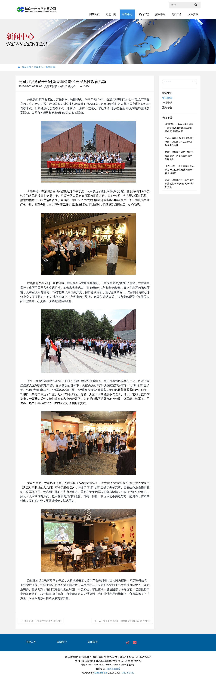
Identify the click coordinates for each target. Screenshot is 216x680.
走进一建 (111, 14)
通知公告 (167, 107)
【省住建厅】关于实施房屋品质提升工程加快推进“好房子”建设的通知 (179, 170)
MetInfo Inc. (128, 672)
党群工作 (177, 14)
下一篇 (122, 620)
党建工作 (31, 641)
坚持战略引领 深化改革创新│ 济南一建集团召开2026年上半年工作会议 (179, 142)
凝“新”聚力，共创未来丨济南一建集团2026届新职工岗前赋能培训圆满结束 (179, 128)
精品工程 (144, 14)
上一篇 (40, 620)
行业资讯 (167, 102)
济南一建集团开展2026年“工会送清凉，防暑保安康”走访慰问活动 (179, 156)
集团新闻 (50, 67)
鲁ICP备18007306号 (109, 656)
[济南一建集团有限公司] (36, 11)
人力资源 (193, 14)
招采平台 (160, 14)
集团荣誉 (93, 641)
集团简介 (62, 641)
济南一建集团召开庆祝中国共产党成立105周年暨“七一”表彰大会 (179, 183)
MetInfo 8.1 (100, 672)
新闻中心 (127, 14)
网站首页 (94, 14)
